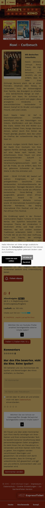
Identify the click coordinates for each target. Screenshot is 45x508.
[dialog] (22, 254)
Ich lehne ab (27, 257)
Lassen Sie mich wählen (11, 260)
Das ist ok (26, 262)
